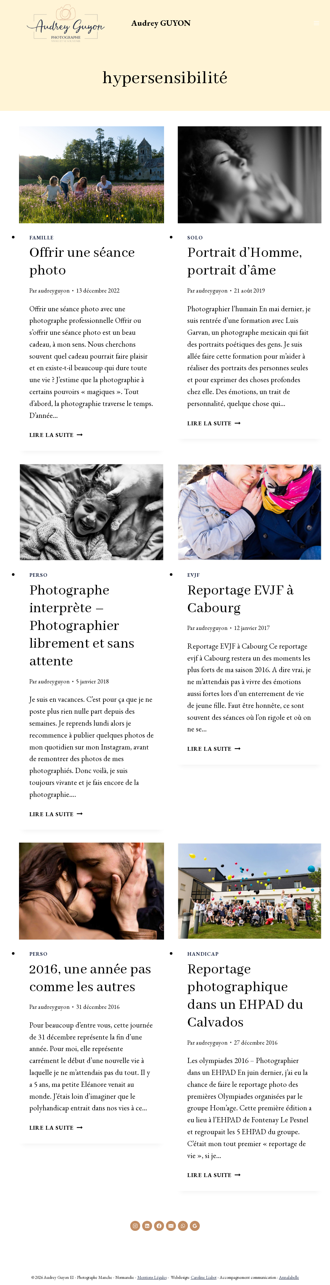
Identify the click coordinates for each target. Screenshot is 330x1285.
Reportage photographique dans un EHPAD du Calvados (245, 996)
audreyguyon (54, 290)
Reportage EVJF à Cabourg (240, 599)
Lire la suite (56, 435)
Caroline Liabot (204, 1277)
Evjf (193, 575)
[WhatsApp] (183, 1226)
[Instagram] (135, 1226)
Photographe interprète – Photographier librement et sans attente (82, 626)
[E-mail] (171, 1226)
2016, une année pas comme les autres (90, 978)
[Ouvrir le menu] (316, 23)
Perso (38, 575)
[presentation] (91, 174)
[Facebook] (159, 1226)
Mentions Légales (152, 1277)
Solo (195, 237)
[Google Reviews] (194, 1226)
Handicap (202, 954)
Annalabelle (289, 1277)
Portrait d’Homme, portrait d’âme (244, 262)
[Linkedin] (147, 1226)
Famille (41, 237)
